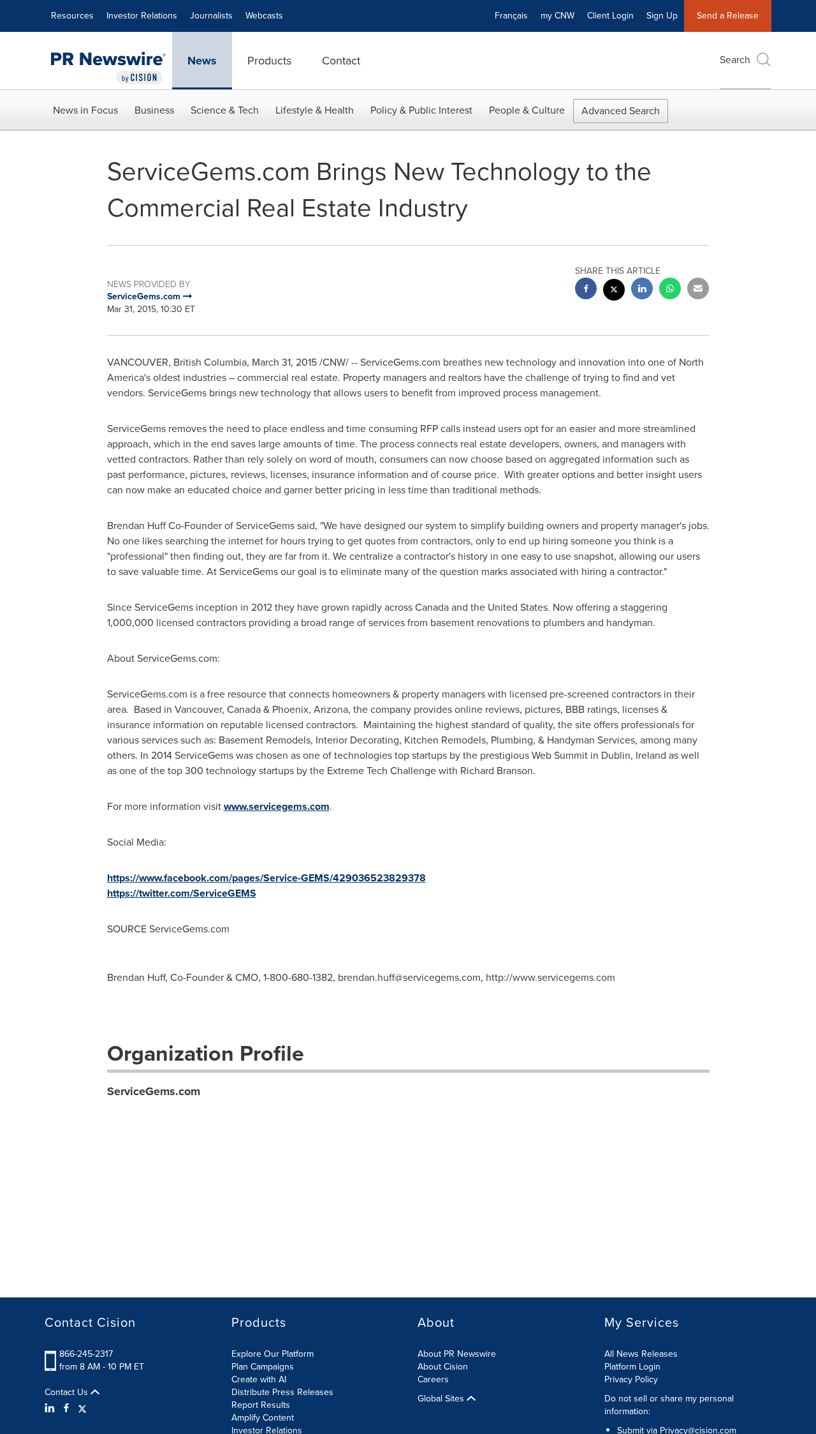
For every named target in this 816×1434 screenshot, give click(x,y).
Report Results (260, 1405)
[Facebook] (66, 1408)
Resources (72, 15)
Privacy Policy (631, 1379)
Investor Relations (141, 15)
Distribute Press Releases (282, 1392)
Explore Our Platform (272, 1354)
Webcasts (264, 15)
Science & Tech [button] (225, 110)
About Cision (443, 1366)
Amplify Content (262, 1417)
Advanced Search (620, 110)
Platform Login (632, 1366)
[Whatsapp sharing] (670, 290)
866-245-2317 (86, 1354)
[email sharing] (698, 290)
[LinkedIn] (51, 1408)
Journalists (211, 15)
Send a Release (728, 15)
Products (269, 60)
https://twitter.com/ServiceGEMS (181, 893)
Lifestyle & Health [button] (314, 110)
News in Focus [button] (85, 110)
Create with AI (258, 1379)
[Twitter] (82, 1408)
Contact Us (68, 1392)
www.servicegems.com (277, 806)
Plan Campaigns (262, 1366)
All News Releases (641, 1354)
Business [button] (154, 110)
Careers (433, 1379)
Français (511, 15)
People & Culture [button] (527, 110)
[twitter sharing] (614, 291)
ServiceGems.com (153, 1091)
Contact (341, 60)
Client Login (610, 15)
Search (735, 59)
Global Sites (442, 1399)
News (202, 60)
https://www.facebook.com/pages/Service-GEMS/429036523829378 (266, 877)
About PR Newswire (457, 1354)
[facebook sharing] (586, 290)
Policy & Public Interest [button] (421, 110)
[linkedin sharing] (642, 290)
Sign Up (662, 15)
